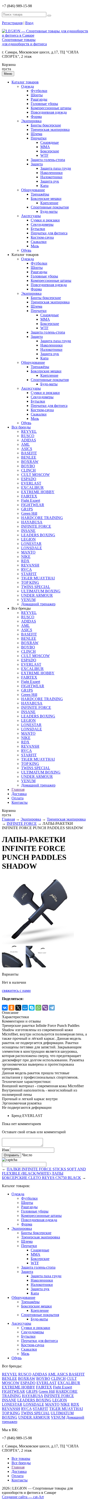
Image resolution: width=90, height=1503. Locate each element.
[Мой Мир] (25, 1008)
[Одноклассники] (11, 1008)
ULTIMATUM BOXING (40, 591)
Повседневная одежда (49, 112)
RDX (25, 561)
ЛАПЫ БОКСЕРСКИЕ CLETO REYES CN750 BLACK (41, 1175)
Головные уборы (44, 104)
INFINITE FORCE (36, 526)
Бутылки (38, 229)
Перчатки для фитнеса (49, 233)
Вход (29, 23)
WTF (44, 155)
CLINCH (28, 470)
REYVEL (29, 431)
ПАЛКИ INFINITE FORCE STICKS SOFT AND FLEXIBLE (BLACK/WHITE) (44, 1171)
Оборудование (33, 190)
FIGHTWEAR (32, 505)
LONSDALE (31, 548)
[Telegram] (52, 1008)
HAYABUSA (31, 522)
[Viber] (45, 1008)
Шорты (37, 95)
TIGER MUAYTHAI (38, 578)
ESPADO (28, 479)
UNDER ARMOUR (37, 595)
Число (27, 1155)
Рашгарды (39, 99)
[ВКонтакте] (5, 1008)
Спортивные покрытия (50, 207)
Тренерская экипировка (50, 129)
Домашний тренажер (38, 604)
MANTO (28, 552)
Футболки (39, 91)
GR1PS (27, 509)
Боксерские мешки (46, 199)
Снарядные (49, 142)
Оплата (18, 798)
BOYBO (28, 466)
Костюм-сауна (42, 237)
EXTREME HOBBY (37, 492)
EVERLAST (31, 483)
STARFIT (29, 574)
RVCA (26, 569)
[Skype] (32, 1008)
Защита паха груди (55, 168)
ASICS (26, 449)
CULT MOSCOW (35, 475)
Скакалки (39, 242)
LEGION (28, 539)
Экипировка (31, 121)
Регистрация (12, 23)
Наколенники (51, 173)
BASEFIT (29, 453)
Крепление (49, 203)
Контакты (20, 802)
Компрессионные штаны (51, 108)
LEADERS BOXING (38, 535)
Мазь (35, 246)
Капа (44, 186)
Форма (36, 117)
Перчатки (39, 138)
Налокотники (51, 177)
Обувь (26, 250)
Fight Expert (30, 500)
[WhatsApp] (38, 1008)
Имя (5, 1150)
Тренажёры (40, 194)
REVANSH (30, 565)
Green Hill (29, 513)
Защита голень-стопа (48, 160)
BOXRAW (29, 462)
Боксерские (49, 151)
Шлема (36, 134)
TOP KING (30, 582)
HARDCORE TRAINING (42, 518)
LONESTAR (31, 544)
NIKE (25, 557)
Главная (18, 789)
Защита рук (49, 181)
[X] (18, 1008)
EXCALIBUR (32, 488)
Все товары (21, 1459)
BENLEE (28, 457)
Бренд (16, 1116)
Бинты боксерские (46, 125)
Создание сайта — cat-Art (23, 1497)
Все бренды (21, 427)
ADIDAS (28, 440)
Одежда (27, 86)
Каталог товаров (25, 82)
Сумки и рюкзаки (45, 220)
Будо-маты (49, 211)
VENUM (28, 600)
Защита (37, 164)
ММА (45, 147)
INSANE (28, 531)
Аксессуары (31, 216)
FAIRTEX (29, 496)
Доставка (19, 794)
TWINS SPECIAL (35, 587)
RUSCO (27, 436)
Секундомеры (42, 224)
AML (25, 444)
